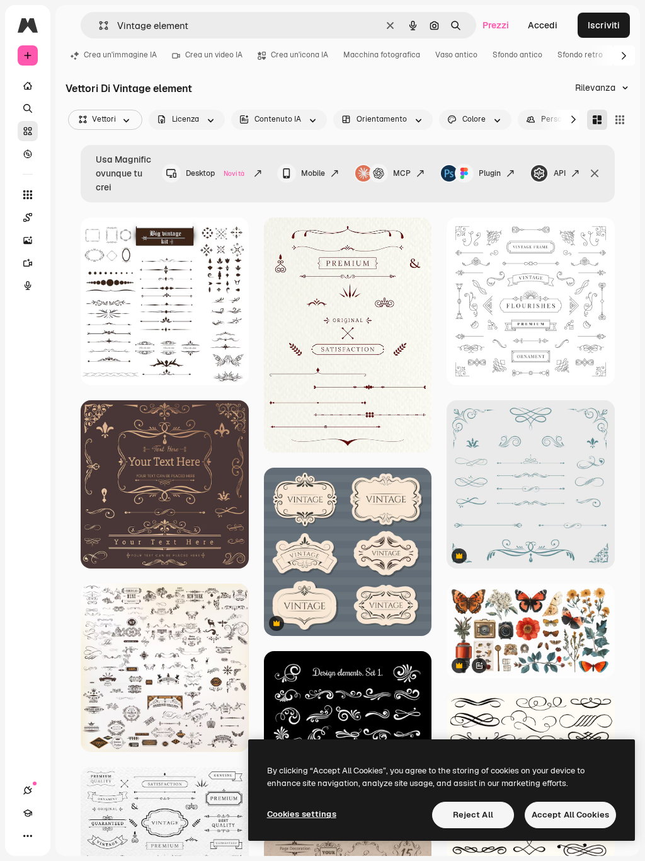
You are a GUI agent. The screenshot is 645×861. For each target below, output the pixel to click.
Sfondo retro (580, 55)
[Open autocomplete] (98, 25)
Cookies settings (301, 814)
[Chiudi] (595, 173)
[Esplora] (28, 154)
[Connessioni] (28, 790)
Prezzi (495, 25)
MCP (402, 173)
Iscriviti (604, 25)
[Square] (620, 120)
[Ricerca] (28, 108)
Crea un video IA (214, 55)
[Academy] (28, 813)
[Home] (28, 86)
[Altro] (28, 836)
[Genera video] (28, 263)
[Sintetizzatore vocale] (28, 285)
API (560, 173)
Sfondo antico (517, 55)
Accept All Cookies (570, 814)
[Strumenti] (28, 195)
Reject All (473, 814)
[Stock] (28, 131)
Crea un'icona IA (299, 55)
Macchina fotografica (381, 55)
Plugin (490, 173)
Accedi (542, 25)
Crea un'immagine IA (120, 55)
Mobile (313, 173)
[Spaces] (28, 217)
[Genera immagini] (28, 240)
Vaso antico (456, 55)
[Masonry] (597, 120)
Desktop (215, 173)
